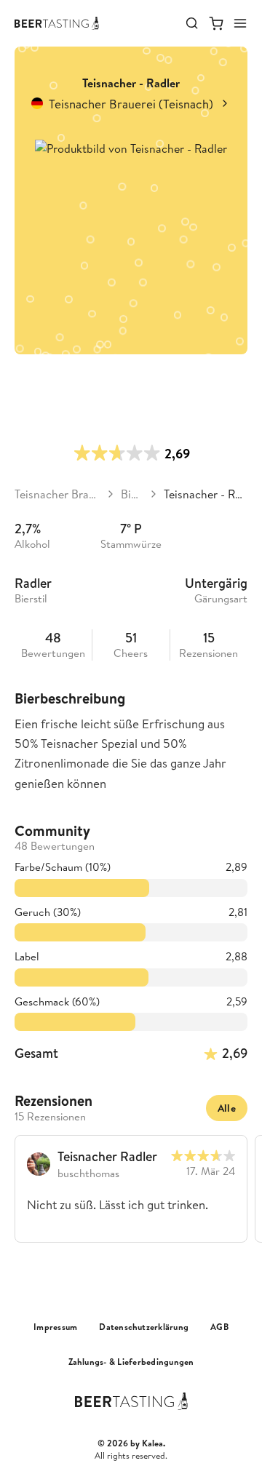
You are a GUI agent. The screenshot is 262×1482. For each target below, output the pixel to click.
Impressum (55, 1327)
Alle (227, 1108)
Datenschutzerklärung (143, 1327)
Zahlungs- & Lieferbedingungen (131, 1362)
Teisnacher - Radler (205, 494)
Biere (132, 494)
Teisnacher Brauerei (57, 494)
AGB (219, 1327)
